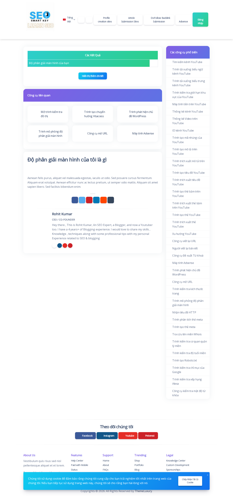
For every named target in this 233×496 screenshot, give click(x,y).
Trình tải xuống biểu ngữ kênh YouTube (187, 71)
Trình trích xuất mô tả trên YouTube (188, 163)
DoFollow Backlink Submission (160, 19)
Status (74, 469)
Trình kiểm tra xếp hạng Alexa (187, 381)
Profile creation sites (105, 19)
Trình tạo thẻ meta (183, 327)
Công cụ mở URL (182, 282)
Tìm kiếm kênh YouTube (187, 62)
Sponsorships (173, 469)
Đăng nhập (200, 21)
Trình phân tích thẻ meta (187, 319)
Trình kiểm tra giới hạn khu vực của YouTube (189, 95)
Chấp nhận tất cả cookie (190, 481)
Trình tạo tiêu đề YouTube (188, 173)
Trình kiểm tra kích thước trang (187, 291)
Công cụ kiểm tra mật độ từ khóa (189, 393)
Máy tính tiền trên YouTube (189, 104)
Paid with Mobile (79, 465)
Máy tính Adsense (183, 263)
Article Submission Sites (130, 19)
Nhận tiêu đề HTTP (184, 312)
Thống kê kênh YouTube (187, 111)
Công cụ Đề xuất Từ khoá (187, 255)
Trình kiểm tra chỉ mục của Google (188, 370)
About (106, 465)
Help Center (77, 460)
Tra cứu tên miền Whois (186, 334)
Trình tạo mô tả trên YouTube (184, 151)
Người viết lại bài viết (185, 248)
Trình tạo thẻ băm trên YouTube (186, 194)
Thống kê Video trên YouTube (184, 121)
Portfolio (138, 465)
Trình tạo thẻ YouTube (186, 215)
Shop (137, 460)
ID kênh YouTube (183, 130)
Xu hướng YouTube (184, 234)
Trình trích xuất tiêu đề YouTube (186, 182)
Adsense (183, 21)
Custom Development (177, 465)
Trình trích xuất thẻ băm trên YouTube (187, 205)
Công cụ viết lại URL (184, 241)
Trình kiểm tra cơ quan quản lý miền (189, 344)
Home (106, 460)
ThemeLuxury (143, 491)
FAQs (105, 469)
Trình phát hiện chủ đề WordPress (186, 272)
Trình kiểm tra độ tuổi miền (189, 353)
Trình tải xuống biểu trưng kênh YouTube (188, 83)
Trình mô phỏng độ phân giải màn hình (187, 303)
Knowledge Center (175, 460)
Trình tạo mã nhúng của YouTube (187, 140)
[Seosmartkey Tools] (40, 19)
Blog (136, 469)
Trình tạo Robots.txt (184, 360)
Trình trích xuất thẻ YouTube (184, 224)
